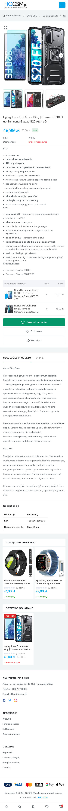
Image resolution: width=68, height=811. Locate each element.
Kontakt (7, 767)
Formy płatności (11, 723)
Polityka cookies (11, 762)
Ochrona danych (11, 757)
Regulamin (8, 752)
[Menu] (62, 5)
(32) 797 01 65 (19, 689)
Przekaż (36, 340)
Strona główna (13, 15)
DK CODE (43, 797)
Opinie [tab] (39, 357)
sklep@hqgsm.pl (18, 694)
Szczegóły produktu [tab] (17, 357)
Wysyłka (7, 718)
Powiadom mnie (37, 322)
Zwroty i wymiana (11, 734)
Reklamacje (8, 728)
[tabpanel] (34, 448)
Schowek (36, 331)
